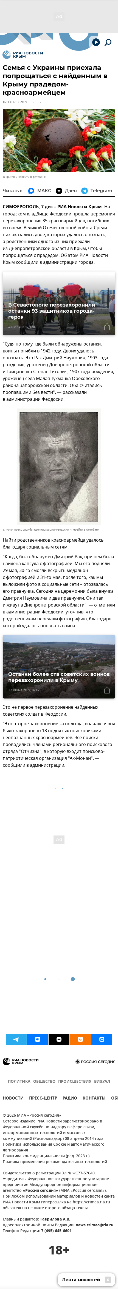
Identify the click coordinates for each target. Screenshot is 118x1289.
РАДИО (70, 1099)
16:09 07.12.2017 (15, 102)
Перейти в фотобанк (32, 177)
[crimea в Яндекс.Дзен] (59, 1039)
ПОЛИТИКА (19, 1082)
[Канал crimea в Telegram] (16, 1039)
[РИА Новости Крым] (22, 54)
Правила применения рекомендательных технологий (55, 1162)
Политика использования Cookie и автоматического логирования (54, 1148)
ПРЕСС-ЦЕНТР (43, 1099)
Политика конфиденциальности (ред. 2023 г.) (46, 1156)
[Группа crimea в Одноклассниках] (80, 1039)
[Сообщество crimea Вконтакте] (37, 1039)
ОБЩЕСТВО (44, 1082)
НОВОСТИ (13, 1099)
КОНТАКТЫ (94, 1099)
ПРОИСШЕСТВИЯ (74, 1082)
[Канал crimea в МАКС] (101, 1039)
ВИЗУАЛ (102, 1082)
